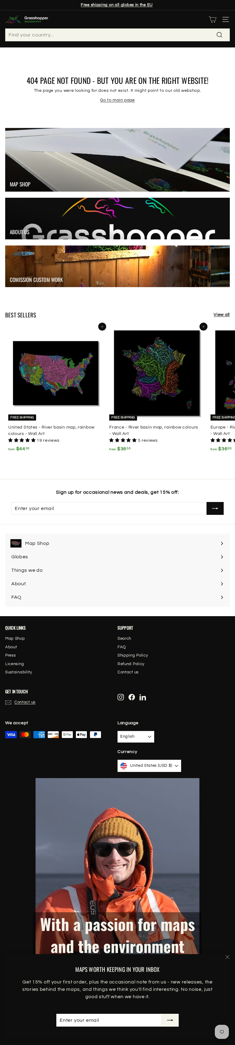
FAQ (122, 647)
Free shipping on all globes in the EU (117, 5)
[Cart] (212, 19)
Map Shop (15, 638)
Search (124, 638)
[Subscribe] (170, 1020)
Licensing (14, 664)
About (11, 647)
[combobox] (117, 34)
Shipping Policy (133, 655)
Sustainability (18, 672)
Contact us (128, 672)
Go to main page (117, 100)
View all (222, 315)
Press (10, 655)
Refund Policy (131, 664)
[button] (22, 440)
